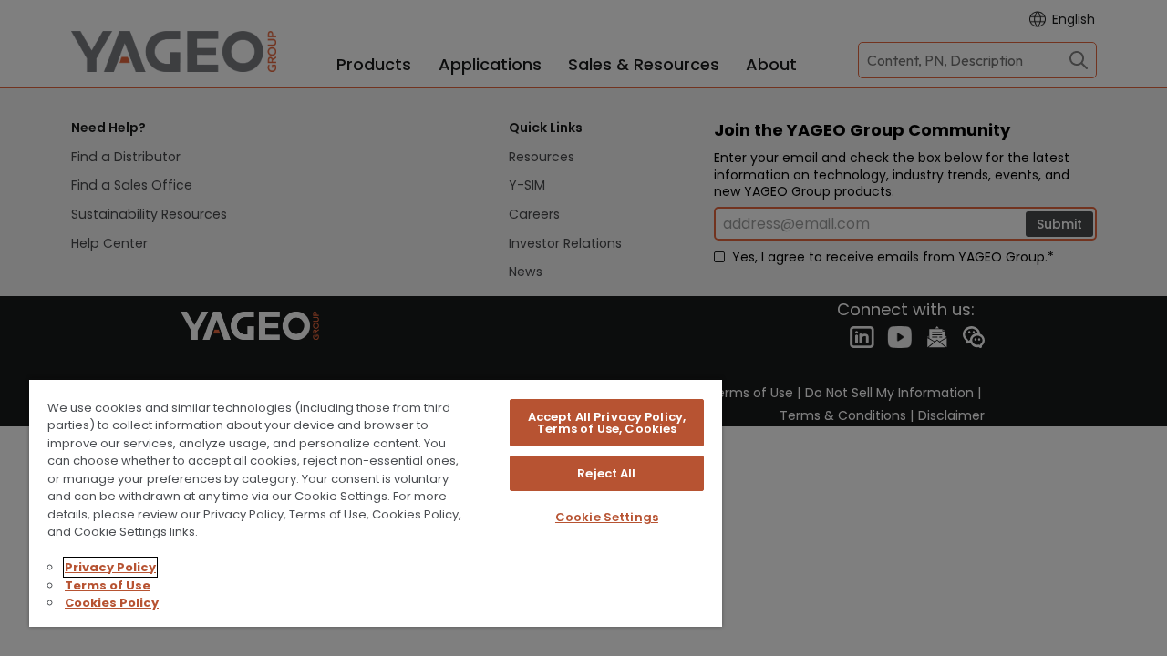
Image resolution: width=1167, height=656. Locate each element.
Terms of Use (107, 585)
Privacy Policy (110, 567)
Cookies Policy (112, 602)
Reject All (606, 473)
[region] (375, 502)
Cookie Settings (606, 517)
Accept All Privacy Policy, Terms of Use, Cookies (607, 422)
